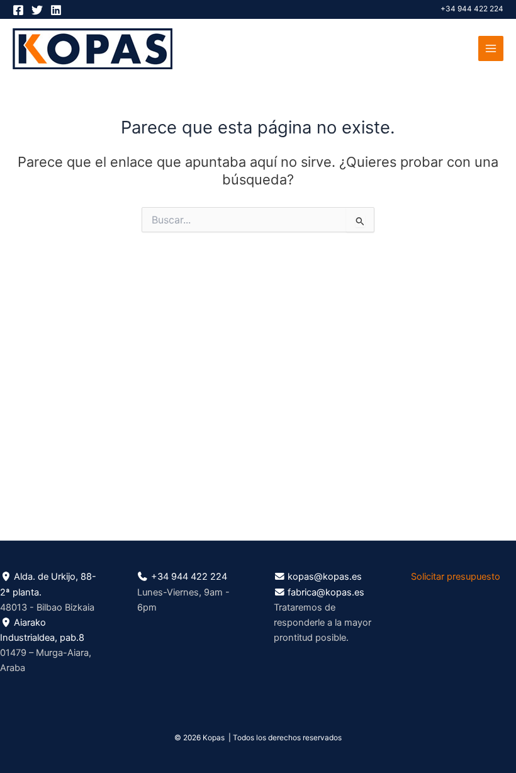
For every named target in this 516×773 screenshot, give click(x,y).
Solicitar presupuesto (455, 576)
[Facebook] (18, 10)
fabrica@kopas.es (326, 592)
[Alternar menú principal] (490, 48)
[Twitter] (37, 10)
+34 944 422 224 (471, 8)
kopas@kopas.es (325, 576)
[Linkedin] (56, 10)
